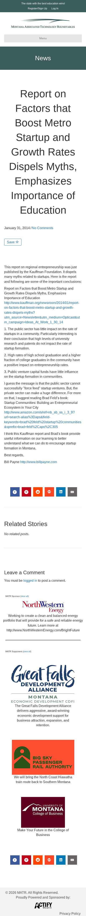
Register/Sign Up (37, 8)
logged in (30, 580)
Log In (54, 8)
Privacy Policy (70, 913)
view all (24, 596)
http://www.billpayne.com (38, 462)
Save (11, 242)
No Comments (42, 228)
